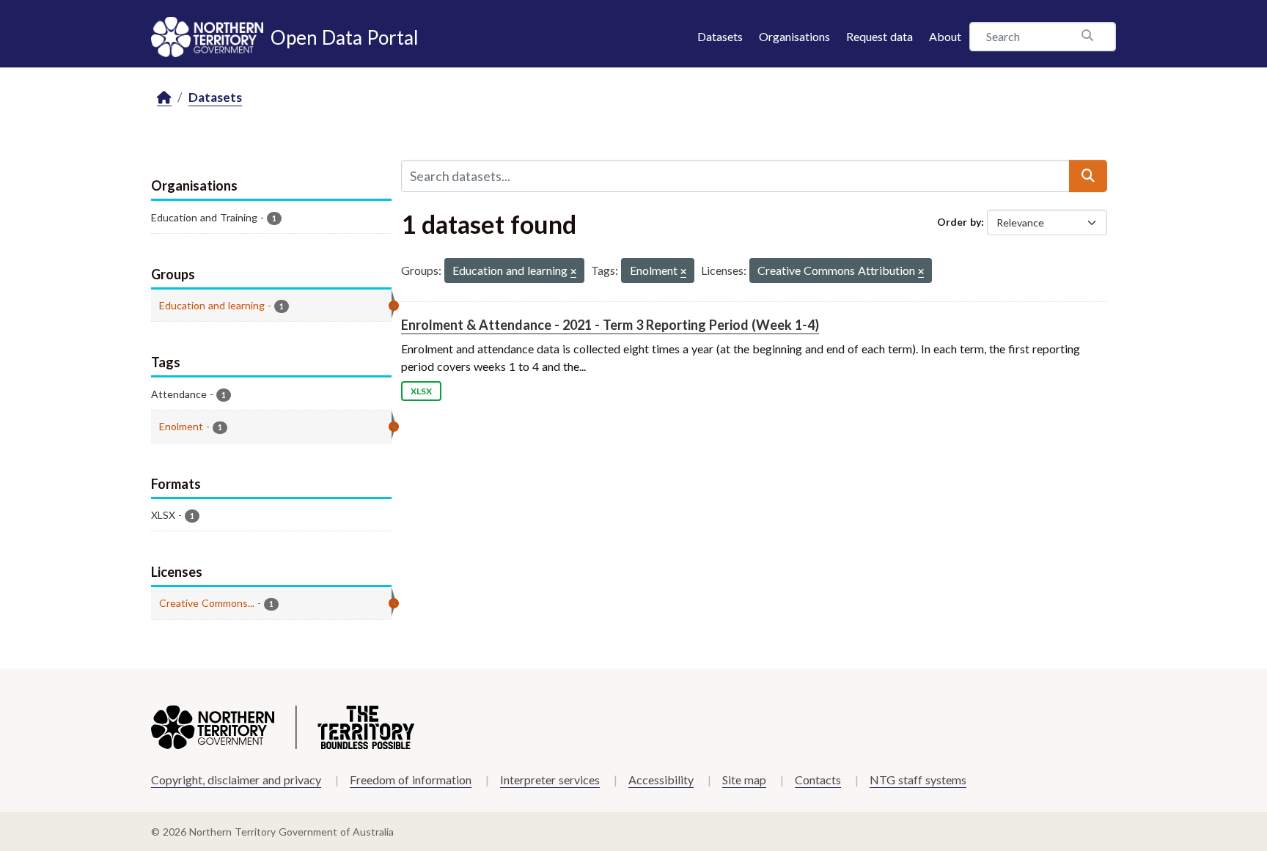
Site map (744, 779)
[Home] (164, 97)
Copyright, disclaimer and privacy (236, 779)
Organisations (794, 36)
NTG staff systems (918, 779)
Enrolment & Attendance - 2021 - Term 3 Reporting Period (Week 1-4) (610, 325)
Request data (879, 36)
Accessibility (661, 779)
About (945, 36)
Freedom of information (410, 779)
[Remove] (573, 272)
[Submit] (1088, 176)
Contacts (818, 779)
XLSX (421, 391)
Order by (959, 221)
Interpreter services (550, 779)
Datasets (720, 36)
